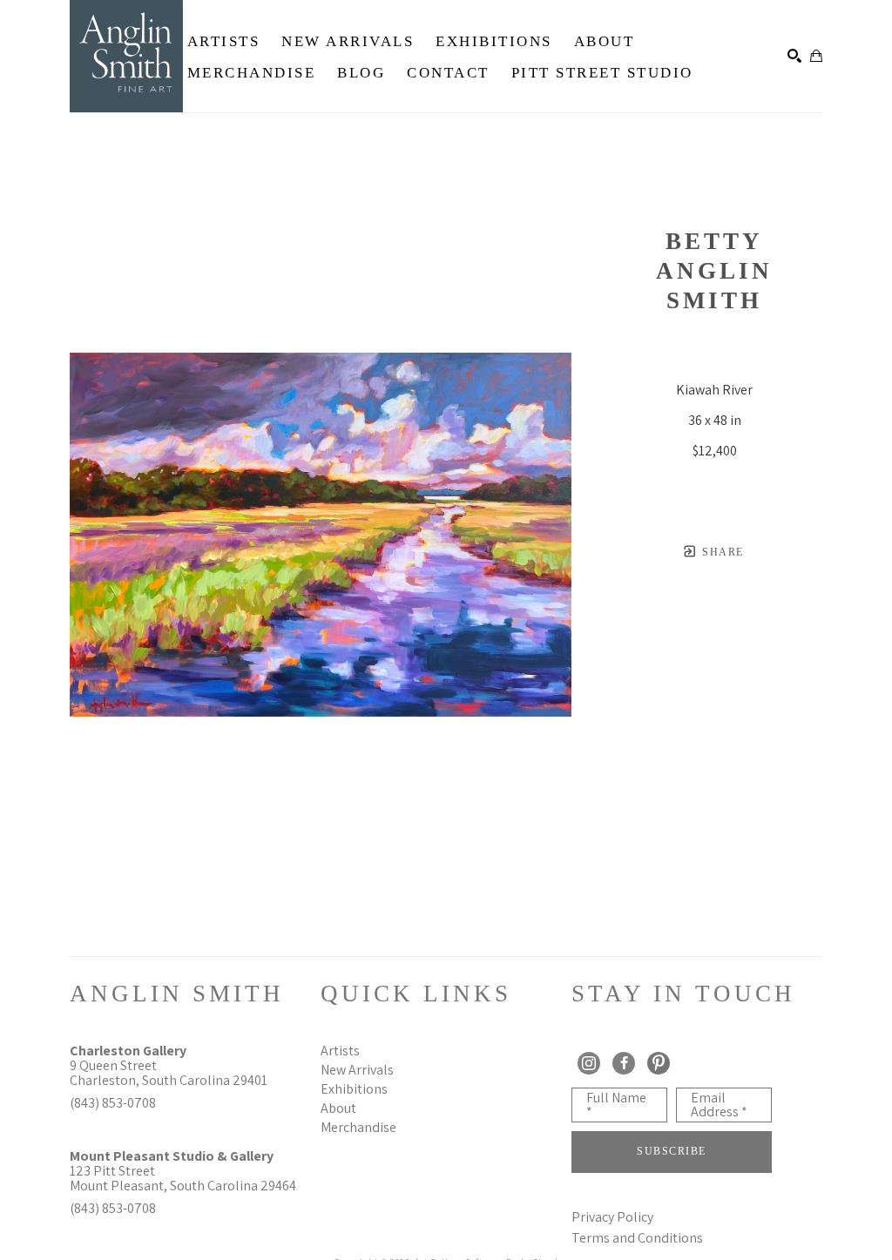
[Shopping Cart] (816, 56)
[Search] (794, 56)
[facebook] (623, 1063)
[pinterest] (658, 1063)
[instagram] (589, 1063)
